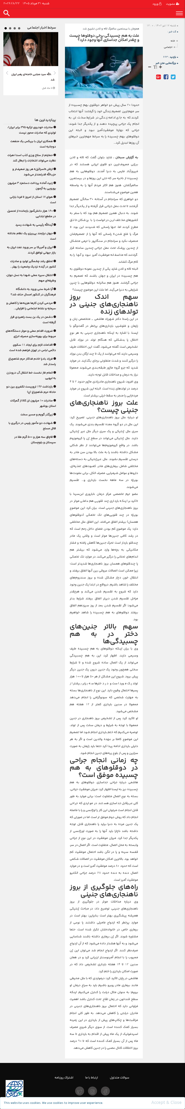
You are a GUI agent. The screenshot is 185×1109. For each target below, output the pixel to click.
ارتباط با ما (91, 1077)
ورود (155, 4)
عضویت (171, 4)
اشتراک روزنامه (64, 1077)
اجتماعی (168, 47)
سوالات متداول (119, 1077)
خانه (173, 41)
